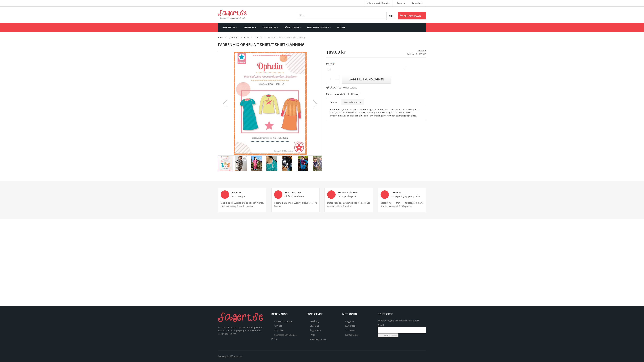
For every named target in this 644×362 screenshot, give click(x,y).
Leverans (314, 325)
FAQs (312, 334)
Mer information (352, 102)
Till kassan (350, 330)
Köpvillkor (279, 330)
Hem (220, 37)
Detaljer (333, 102)
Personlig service (318, 339)
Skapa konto (418, 3)
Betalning (314, 321)
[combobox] (347, 15)
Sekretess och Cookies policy (284, 336)
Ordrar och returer (283, 321)
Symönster (233, 37)
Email (381, 325)
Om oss (278, 325)
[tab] (333, 102)
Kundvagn (350, 325)
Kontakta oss (351, 334)
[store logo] (232, 14)
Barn (246, 37)
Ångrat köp (315, 330)
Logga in (401, 3)
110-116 (258, 37)
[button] (225, 103)
